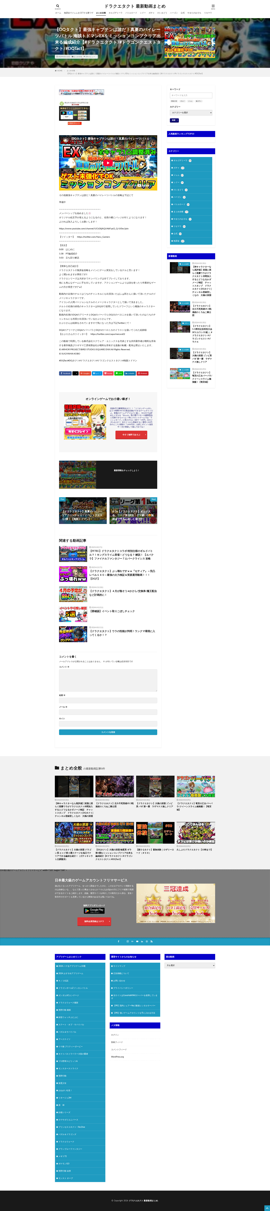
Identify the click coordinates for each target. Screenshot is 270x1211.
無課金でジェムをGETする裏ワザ (78, 13)
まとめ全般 (101, 13)
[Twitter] (75, 373)
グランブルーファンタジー (70, 1149)
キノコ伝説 (63, 981)
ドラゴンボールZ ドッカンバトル (73, 988)
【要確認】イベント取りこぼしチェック (112, 611)
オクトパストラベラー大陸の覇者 (73, 1054)
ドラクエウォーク (66, 1142)
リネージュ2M (64, 1098)
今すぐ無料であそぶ (131, 435)
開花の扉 (174, 101)
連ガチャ (199, 101)
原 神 (61, 1105)
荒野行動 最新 (64, 1010)
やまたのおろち (194, 13)
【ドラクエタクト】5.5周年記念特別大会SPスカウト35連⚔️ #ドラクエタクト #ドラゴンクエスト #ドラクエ (202, 334)
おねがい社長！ (65, 1091)
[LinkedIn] (130, 373)
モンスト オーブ (65, 1178)
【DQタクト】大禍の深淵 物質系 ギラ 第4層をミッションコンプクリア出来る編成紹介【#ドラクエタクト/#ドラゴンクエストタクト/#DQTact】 (114, 854)
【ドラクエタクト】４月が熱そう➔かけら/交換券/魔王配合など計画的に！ (123, 593)
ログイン (115, 1035)
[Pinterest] (142, 373)
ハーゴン (174, 13)
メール (63, 707)
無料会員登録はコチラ (94, 921)
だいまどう (162, 13)
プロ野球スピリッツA (68, 1061)
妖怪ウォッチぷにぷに (68, 1017)
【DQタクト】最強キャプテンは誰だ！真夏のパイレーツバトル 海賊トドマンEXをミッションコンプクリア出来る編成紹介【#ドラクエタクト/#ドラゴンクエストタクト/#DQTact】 (135, 73)
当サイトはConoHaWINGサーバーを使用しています (134, 996)
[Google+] (85, 373)
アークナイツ (64, 1039)
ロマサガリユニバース (68, 1120)
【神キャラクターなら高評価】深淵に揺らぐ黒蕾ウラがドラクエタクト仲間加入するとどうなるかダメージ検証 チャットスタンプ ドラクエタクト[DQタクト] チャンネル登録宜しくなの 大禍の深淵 (202, 281)
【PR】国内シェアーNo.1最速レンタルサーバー (134, 1006)
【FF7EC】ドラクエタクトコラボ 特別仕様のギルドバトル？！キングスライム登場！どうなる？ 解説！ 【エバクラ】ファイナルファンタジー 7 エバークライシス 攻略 (121, 555)
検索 (173, 120)
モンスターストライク (68, 1069)
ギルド (182, 101)
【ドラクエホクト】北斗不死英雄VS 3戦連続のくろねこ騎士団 (201, 311)
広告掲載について (121, 973)
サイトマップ (119, 966)
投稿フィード (117, 1042)
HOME (59, 71)
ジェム (190, 101)
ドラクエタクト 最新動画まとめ (135, 6)
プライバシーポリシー (123, 988)
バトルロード (131, 13)
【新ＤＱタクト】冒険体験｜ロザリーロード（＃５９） (155, 851)
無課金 (179, 241)
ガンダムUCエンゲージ (68, 995)
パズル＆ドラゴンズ (67, 1134)
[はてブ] (97, 373)
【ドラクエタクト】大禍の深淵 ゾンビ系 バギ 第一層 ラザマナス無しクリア (202, 357)
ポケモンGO (63, 1164)
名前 (62, 695)
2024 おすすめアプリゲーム (70, 973)
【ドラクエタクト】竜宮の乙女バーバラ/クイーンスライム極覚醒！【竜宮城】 (202, 377)
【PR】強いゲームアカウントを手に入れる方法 (134, 1013)
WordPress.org (117, 1057)
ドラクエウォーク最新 (68, 1003)
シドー (143, 13)
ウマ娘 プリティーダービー (70, 1047)
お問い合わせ (119, 981)
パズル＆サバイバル (67, 1032)
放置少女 (62, 1083)
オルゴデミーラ (115, 13)
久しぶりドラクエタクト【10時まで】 (195, 850)
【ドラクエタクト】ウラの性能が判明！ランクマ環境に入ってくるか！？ (122, 633)
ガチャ (152, 13)
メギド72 (62, 1156)
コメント (64, 667)
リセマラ (208, 13)
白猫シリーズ (64, 1112)
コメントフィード (119, 1050)
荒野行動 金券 (64, 1171)
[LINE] (118, 373)
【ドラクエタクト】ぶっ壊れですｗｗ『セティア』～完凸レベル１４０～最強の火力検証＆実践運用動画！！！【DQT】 (122, 575)
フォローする (127, 474)
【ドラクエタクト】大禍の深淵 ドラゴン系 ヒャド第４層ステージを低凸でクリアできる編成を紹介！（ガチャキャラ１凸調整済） (74, 854)
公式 (183, 13)
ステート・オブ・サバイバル (71, 1025)
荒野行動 (62, 1076)
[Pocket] (108, 373)
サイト (62, 719)
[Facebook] (65, 373)
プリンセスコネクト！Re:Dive (71, 1127)
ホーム (58, 13)
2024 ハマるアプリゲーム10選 (72, 966)
